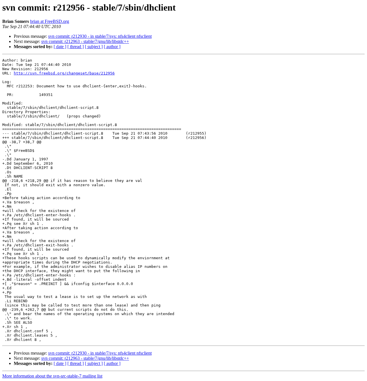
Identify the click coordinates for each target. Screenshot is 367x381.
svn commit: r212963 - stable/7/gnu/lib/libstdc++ (85, 41)
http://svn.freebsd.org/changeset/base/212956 (64, 73)
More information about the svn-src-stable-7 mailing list (52, 376)
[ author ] (112, 46)
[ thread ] (75, 46)
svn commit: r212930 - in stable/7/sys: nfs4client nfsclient (100, 36)
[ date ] (60, 46)
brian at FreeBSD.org (49, 21)
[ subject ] (94, 46)
